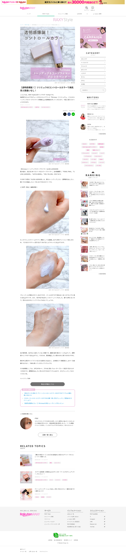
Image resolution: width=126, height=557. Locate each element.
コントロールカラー (45, 107)
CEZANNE (65, 480)
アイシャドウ (85, 153)
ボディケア (84, 70)
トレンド (94, 153)
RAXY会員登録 (94, 514)
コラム (83, 80)
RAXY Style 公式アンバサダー (26, 107)
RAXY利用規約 (71, 524)
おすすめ (92, 144)
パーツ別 (93, 159)
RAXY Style (46, 13)
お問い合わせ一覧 (33, 551)
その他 (83, 84)
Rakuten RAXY (27, 8)
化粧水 (101, 159)
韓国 (51, 462)
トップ (28, 13)
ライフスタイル (89, 165)
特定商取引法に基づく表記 (74, 526)
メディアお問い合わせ (72, 516)
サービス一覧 (23, 551)
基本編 (42, 497)
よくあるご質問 (97, 13)
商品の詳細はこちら (47, 384)
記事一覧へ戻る (48, 435)
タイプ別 (99, 165)
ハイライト (57, 480)
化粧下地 (37, 107)
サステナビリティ (44, 551)
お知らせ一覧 (70, 514)
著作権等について (68, 540)
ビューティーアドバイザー (51, 524)
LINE (91, 521)
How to (37, 497)
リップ (102, 153)
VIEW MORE (102, 134)
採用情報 (76, 540)
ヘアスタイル (88, 156)
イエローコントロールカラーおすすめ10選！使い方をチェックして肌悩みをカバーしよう (48, 399)
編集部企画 (100, 144)
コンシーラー (57, 462)
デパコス (93, 162)
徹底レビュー (96, 150)
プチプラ (85, 159)
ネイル (83, 77)
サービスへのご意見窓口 (73, 521)
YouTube (92, 526)
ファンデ (48, 497)
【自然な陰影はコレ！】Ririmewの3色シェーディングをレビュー (44, 403)
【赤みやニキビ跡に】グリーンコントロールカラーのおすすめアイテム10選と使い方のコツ (48, 394)
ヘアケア (83, 73)
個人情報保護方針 (58, 540)
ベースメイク (27, 104)
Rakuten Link (93, 524)
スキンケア (84, 59)
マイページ (47, 519)
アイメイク (84, 66)
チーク (51, 480)
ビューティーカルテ (49, 521)
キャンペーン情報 (63, 13)
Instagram (92, 519)
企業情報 (50, 540)
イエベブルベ (98, 156)
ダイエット (85, 162)
